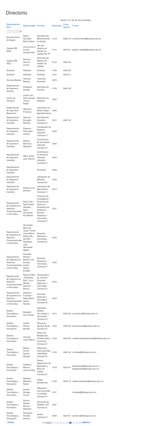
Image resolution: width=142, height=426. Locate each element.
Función (41, 25)
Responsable (29, 25)
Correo (75, 25)
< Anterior (10, 422)
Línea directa (66, 25)
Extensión (57, 25)
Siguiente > (86, 422)
